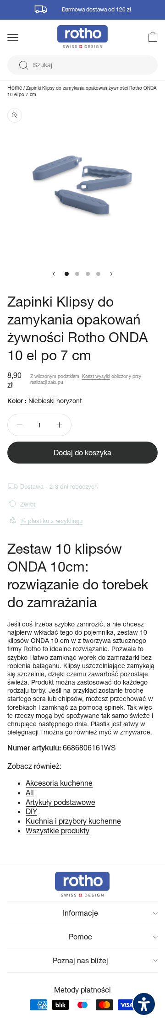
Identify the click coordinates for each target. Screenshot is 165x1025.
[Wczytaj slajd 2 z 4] (77, 274)
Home (14, 87)
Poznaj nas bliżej (80, 960)
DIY (31, 811)
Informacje (80, 912)
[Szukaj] (23, 65)
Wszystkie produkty (57, 830)
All (30, 792)
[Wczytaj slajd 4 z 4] (98, 274)
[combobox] (82, 65)
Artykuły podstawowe (60, 802)
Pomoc (80, 936)
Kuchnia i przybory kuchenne (73, 820)
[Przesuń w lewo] (53, 274)
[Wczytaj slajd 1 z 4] (66, 274)
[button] (24, 37)
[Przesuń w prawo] (111, 274)
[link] (148, 36)
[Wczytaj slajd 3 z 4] (87, 274)
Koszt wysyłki (96, 376)
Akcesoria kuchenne (59, 782)
